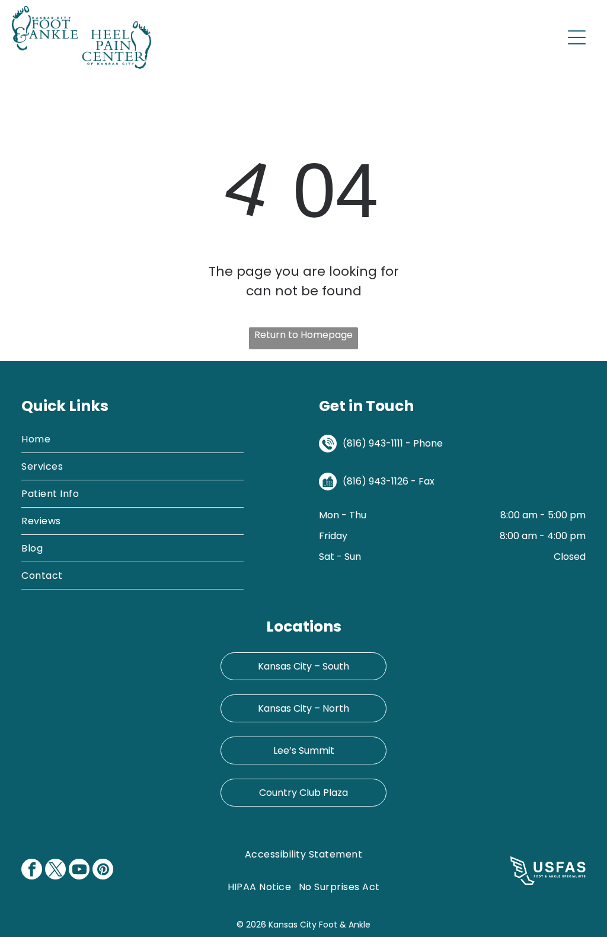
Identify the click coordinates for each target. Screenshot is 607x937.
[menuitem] (132, 439)
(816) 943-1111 (373, 443)
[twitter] (55, 870)
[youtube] (79, 870)
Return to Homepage (303, 335)
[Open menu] (577, 37)
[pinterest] (102, 870)
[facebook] (31, 870)
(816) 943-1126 (375, 481)
